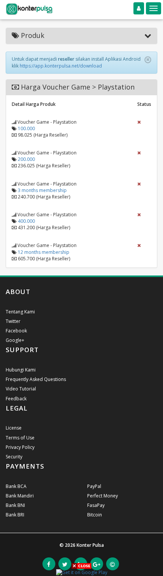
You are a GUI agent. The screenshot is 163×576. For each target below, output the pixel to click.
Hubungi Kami (21, 370)
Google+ (15, 340)
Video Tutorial (21, 389)
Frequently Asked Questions (36, 379)
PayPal (94, 486)
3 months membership (42, 190)
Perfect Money (102, 496)
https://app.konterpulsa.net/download (61, 66)
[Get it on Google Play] (81, 572)
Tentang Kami (20, 311)
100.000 (26, 128)
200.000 (26, 159)
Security (14, 456)
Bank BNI (15, 505)
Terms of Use (20, 437)
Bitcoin (94, 514)
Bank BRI (15, 514)
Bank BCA (16, 486)
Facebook (16, 330)
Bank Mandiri (20, 496)
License (14, 428)
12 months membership (43, 252)
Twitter (13, 321)
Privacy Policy (20, 447)
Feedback (16, 398)
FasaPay (96, 505)
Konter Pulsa (90, 545)
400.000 (26, 221)
